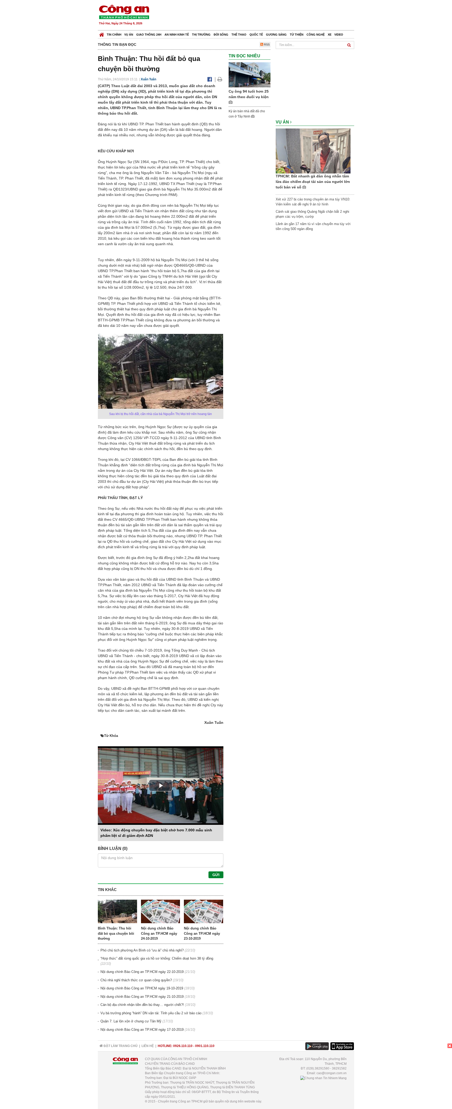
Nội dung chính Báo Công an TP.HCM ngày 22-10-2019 (142, 972)
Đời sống (221, 34)
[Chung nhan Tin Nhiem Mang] (323, 1078)
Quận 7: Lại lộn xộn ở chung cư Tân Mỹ (130, 1021)
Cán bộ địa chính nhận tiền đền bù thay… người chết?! (142, 1005)
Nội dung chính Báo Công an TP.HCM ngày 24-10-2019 (159, 933)
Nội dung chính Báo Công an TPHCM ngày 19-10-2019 (141, 988)
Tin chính (114, 34)
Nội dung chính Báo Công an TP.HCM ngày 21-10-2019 (142, 997)
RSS (266, 44)
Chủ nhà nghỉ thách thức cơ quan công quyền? (136, 980)
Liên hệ (148, 1046)
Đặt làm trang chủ (120, 1046)
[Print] (219, 79)
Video (338, 34)
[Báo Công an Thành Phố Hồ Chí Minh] (101, 33)
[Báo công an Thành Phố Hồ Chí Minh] (124, 12)
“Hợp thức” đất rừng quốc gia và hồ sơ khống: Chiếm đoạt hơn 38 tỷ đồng (156, 958)
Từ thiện (296, 34)
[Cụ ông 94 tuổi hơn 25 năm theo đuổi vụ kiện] (249, 75)
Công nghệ (316, 34)
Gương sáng (276, 34)
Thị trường (201, 34)
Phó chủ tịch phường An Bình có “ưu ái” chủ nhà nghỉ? (142, 950)
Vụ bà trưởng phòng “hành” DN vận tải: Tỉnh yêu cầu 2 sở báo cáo (150, 1013)
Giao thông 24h (148, 34)
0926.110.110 (183, 1046)
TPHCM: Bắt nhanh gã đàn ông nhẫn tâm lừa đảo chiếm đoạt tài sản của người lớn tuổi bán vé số (313, 181)
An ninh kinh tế (177, 34)
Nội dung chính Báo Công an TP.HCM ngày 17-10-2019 (142, 1030)
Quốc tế (256, 34)
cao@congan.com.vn (332, 1073)
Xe (329, 34)
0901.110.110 (204, 1046)
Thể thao (238, 34)
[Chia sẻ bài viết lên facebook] (209, 79)
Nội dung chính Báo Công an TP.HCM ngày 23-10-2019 (202, 933)
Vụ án (128, 34)
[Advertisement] (259, 15)
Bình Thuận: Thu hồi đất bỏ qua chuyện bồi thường (116, 933)
